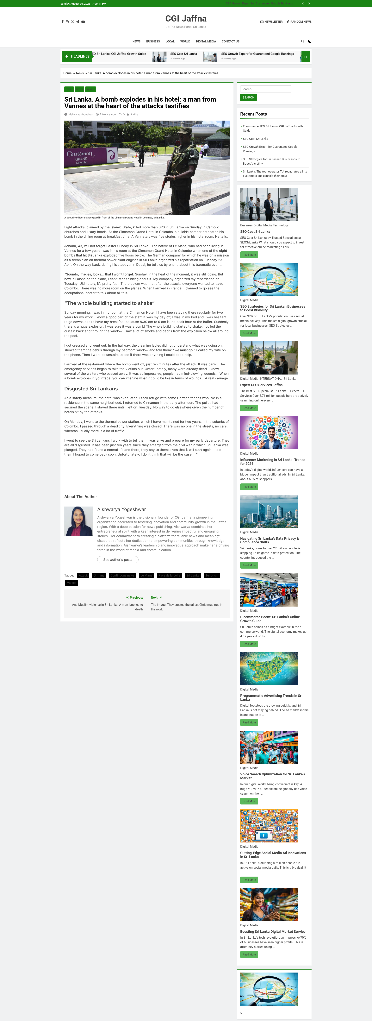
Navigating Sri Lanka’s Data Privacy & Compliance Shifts (269, 540)
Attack (83, 575)
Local (170, 41)
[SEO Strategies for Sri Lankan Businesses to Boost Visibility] (257, 59)
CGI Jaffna (186, 18)
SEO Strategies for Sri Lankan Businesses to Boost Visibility (254, 5)
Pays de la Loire (169, 575)
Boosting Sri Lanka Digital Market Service (273, 932)
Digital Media (206, 41)
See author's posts (118, 560)
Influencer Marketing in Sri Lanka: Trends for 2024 (272, 462)
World (185, 41)
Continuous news (122, 575)
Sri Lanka (192, 575)
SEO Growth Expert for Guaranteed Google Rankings (259, 1)
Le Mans (146, 575)
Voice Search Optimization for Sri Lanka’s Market (272, 776)
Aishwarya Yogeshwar (81, 114)
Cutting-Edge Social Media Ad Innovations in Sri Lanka (273, 855)
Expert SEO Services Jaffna (261, 385)
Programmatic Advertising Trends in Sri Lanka (271, 698)
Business (153, 41)
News (136, 41)
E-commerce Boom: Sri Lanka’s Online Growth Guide (270, 619)
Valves (71, 583)
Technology (281, 225)
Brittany (99, 575)
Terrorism (212, 575)
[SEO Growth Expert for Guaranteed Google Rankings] (160, 59)
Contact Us (230, 41)
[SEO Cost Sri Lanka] (109, 59)
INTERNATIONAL (270, 379)
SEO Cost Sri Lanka (134, 54)
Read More (249, 254)
